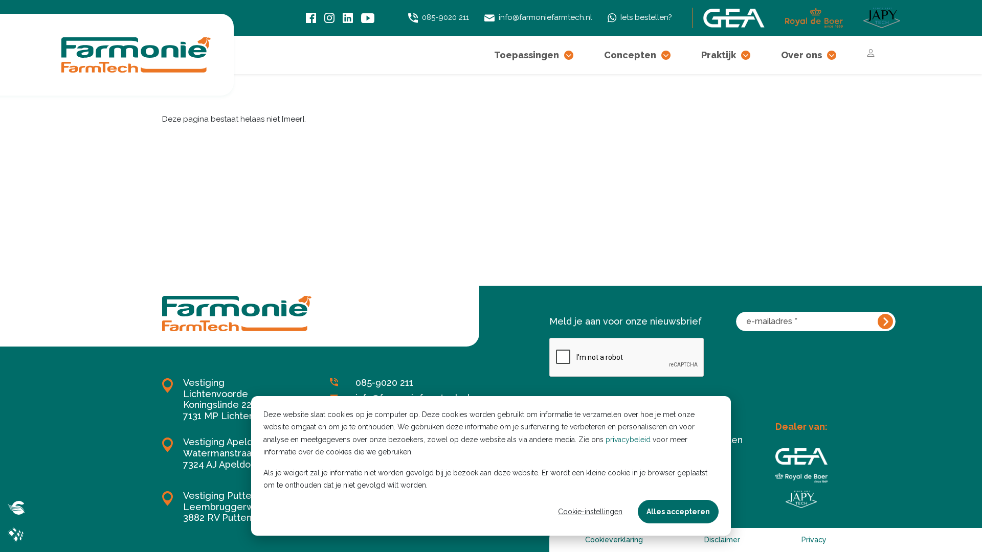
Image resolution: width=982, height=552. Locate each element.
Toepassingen (526, 55)
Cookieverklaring (614, 540)
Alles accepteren (678, 512)
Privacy (814, 540)
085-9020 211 (445, 17)
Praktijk (718, 55)
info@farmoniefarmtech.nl (545, 17)
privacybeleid (628, 439)
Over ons (801, 55)
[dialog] (491, 466)
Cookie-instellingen (590, 512)
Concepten (630, 55)
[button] (568, 55)
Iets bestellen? (646, 17)
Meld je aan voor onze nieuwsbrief (625, 321)
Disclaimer (722, 540)
